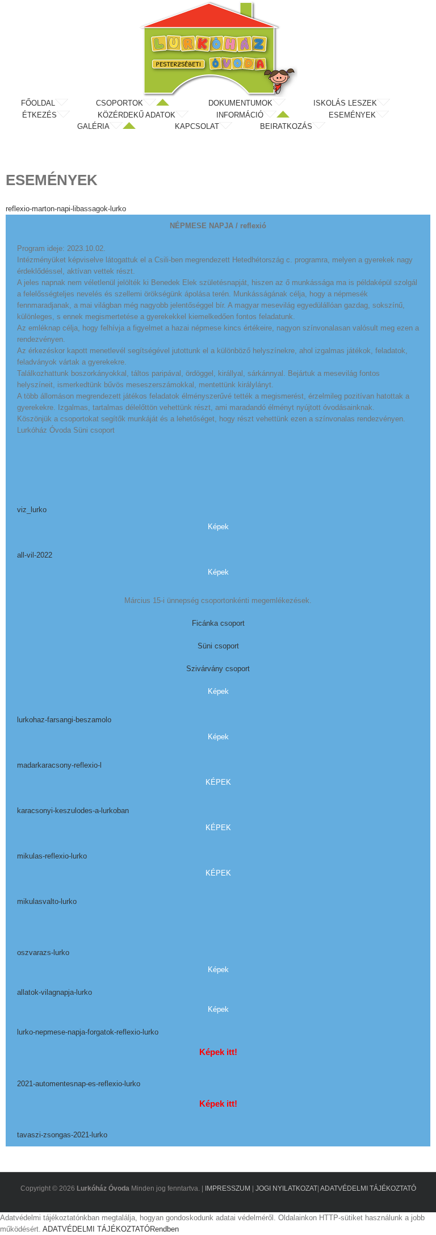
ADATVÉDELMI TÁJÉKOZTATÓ (368, 1188)
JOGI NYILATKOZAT (286, 1188)
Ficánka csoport (218, 623)
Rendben (164, 1229)
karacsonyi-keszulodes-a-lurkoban (73, 810)
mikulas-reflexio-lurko (52, 856)
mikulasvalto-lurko (47, 901)
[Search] (356, 126)
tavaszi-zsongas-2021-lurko (62, 1135)
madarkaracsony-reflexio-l (59, 765)
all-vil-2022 (34, 555)
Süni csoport (218, 646)
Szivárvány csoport (218, 668)
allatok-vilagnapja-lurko (54, 992)
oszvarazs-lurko (43, 952)
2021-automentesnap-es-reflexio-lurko (78, 1083)
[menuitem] (57, 103)
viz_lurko (32, 509)
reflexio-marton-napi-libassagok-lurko (66, 208)
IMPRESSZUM (227, 1188)
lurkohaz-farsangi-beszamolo (64, 719)
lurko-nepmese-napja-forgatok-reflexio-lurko (87, 1032)
